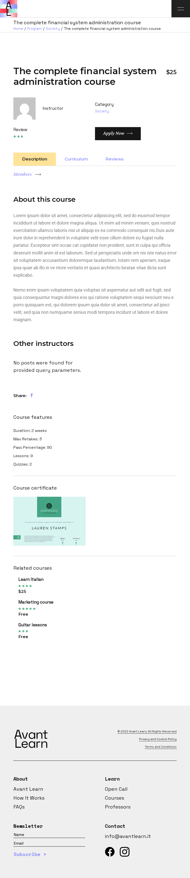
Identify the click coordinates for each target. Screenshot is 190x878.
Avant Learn (137, 731)
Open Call (116, 789)
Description (34, 159)
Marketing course (36, 602)
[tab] (34, 159)
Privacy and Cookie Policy (158, 739)
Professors (118, 807)
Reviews (114, 159)
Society (102, 111)
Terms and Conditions (161, 747)
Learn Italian (31, 579)
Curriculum (76, 159)
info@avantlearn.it (128, 836)
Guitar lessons (32, 625)
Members (22, 174)
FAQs (19, 807)
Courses (114, 798)
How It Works (29, 798)
